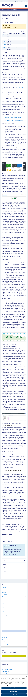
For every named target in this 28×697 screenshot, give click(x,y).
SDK (3, 639)
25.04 (4, 601)
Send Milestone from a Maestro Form (13, 117)
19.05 (4, 625)
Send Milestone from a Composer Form (13, 119)
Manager (4, 589)
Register (24, 1)
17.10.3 (4, 38)
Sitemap (4, 587)
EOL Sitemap (5, 644)
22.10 (4, 611)
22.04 (4, 613)
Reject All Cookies (14, 691)
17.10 (4, 631)
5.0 (3, 635)
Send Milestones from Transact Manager (14, 120)
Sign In (17, 1)
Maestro (4, 592)
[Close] (26, 676)
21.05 (4, 619)
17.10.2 (4, 41)
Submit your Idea (14, 656)
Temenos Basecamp (6, 673)
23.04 (4, 609)
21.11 (4, 617)
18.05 (4, 629)
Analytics (4, 599)
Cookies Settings (14, 687)
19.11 (4, 623)
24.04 (4, 605)
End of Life (13, 27)
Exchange (4, 594)
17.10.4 (4, 34)
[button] (14, 538)
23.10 (4, 607)
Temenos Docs (5, 671)
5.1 (3, 633)
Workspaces (5, 596)
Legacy (3, 641)
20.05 (4, 621)
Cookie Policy (5, 685)
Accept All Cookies (14, 694)
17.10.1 (4, 44)
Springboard (4, 637)
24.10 (4, 603)
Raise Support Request (7, 667)
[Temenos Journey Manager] (8, 6)
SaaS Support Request (7, 669)
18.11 (4, 627)
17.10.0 (4, 47)
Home (3, 9)
